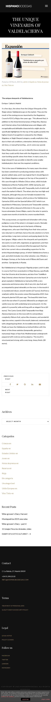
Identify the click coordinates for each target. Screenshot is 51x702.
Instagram (6, 668)
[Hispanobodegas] (19, 6)
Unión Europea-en (9, 488)
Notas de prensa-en (10, 463)
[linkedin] (32, 384)
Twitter (5, 660)
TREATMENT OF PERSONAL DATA (13, 606)
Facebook (6, 655)
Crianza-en (6, 443)
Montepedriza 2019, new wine (14, 519)
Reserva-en (6, 468)
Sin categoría (7, 478)
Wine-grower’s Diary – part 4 (14, 524)
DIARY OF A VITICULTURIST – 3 (16, 534)
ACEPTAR (25, 699)
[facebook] (10, 384)
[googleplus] (25, 384)
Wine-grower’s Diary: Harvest (14, 514)
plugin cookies (46, 699)
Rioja (4, 473)
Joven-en (6, 458)
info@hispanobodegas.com (15, 580)
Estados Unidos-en (10, 453)
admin (25, 82)
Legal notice (7, 636)
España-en (33, 82)
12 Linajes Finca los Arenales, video (16, 529)
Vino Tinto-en (9, 85)
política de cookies (7, 696)
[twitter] (17, 384)
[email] (40, 384)
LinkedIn (5, 664)
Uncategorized (8, 483)
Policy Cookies (8, 640)
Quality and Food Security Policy (15, 610)
